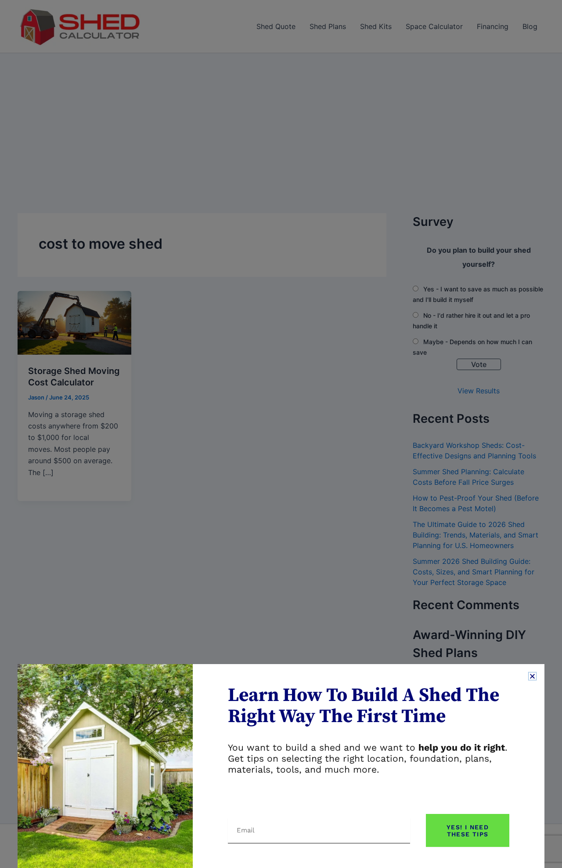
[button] (532, 676)
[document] (281, 434)
